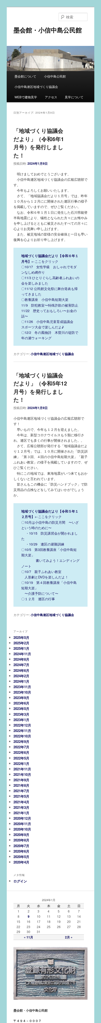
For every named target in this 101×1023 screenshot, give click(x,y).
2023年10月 (22, 692)
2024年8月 (21, 659)
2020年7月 (21, 845)
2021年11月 (22, 768)
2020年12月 (22, 818)
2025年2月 (21, 642)
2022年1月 (21, 763)
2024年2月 (21, 675)
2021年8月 (21, 785)
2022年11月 (22, 730)
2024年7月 (21, 664)
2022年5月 (21, 758)
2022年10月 (22, 736)
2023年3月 (21, 714)
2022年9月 (21, 741)
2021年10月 (22, 774)
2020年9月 (21, 834)
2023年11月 (22, 686)
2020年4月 (21, 862)
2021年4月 (21, 801)
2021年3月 (21, 807)
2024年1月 (21, 681)
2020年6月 (21, 851)
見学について (74, 97)
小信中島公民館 (55, 76)
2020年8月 (21, 840)
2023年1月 (21, 719)
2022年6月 (21, 752)
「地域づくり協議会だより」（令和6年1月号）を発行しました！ (38, 143)
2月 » (69, 937)
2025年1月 (21, 648)
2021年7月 (21, 790)
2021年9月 (21, 779)
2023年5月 (21, 708)
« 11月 (28, 937)
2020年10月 (22, 829)
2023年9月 (21, 697)
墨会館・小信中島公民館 (47, 29)
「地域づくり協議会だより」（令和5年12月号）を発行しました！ (40, 387)
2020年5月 (21, 856)
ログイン (20, 881)
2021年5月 (21, 796)
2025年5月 (21, 637)
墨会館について (25, 76)
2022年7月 (21, 746)
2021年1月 (21, 812)
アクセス (51, 97)
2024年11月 (22, 653)
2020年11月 (22, 823)
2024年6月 (21, 670)
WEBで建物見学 (26, 97)
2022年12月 (22, 725)
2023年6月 (21, 703)
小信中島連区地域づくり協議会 (36, 86)
